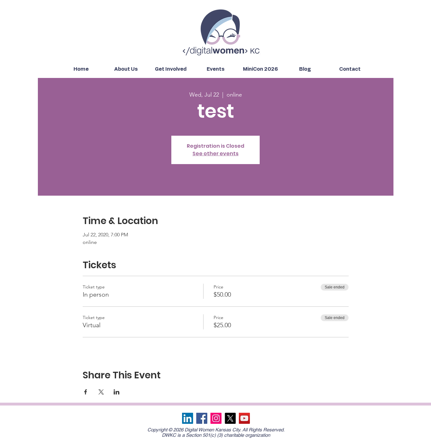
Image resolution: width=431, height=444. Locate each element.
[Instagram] (215, 418)
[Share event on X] (101, 391)
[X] (230, 418)
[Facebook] (201, 418)
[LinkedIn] (187, 418)
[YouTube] (244, 418)
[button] (125, 69)
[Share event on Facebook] (86, 391)
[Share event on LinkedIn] (117, 391)
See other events (215, 153)
